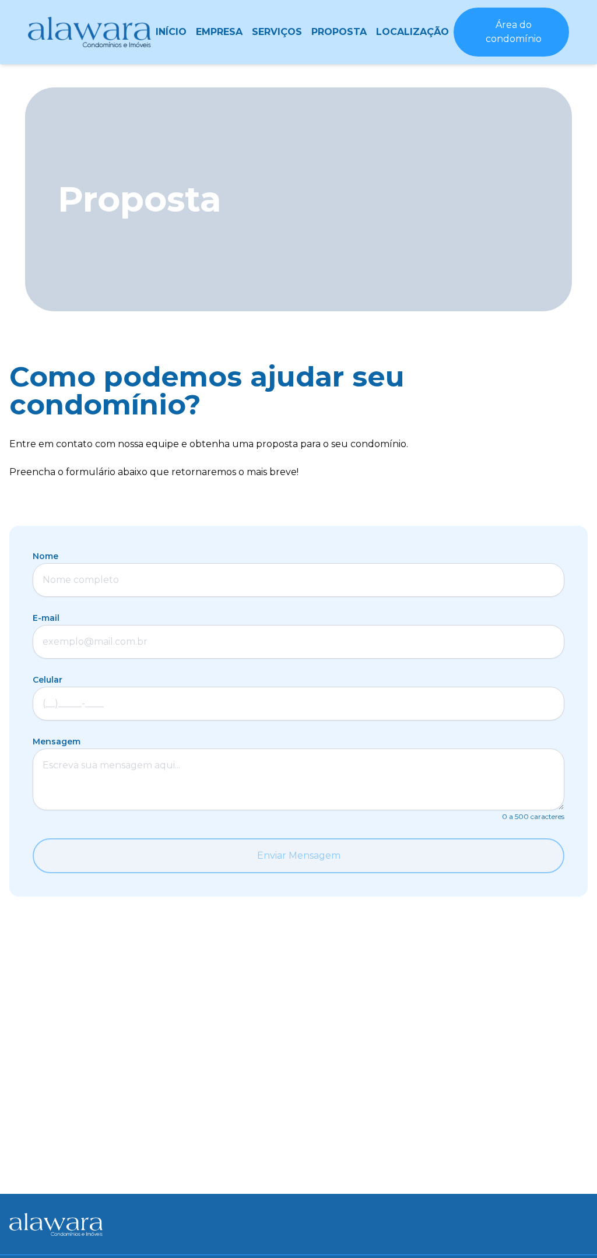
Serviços (277, 31)
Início (171, 31)
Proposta (339, 31)
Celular (47, 679)
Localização (412, 31)
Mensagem (56, 741)
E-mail (46, 618)
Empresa (219, 31)
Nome (45, 556)
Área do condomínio (514, 31)
